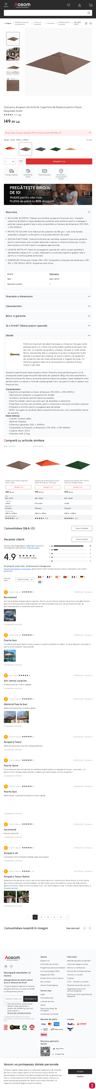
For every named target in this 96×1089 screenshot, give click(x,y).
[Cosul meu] (90, 5)
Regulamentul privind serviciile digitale (76, 990)
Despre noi (45, 961)
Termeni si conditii (75, 975)
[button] (48, 212)
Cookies (70, 978)
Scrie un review (82, 539)
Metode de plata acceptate (78, 961)
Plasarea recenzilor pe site (78, 985)
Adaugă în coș (59, 161)
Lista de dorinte (47, 1001)
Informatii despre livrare (77, 964)
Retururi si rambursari (76, 968)
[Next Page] (67, 917)
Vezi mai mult (73, 928)
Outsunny (54, 274)
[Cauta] (89, 13)
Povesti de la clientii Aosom (52, 978)
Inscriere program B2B (50, 971)
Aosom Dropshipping (49, 985)
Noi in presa (45, 982)
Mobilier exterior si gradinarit (22, 23)
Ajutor (43, 1005)
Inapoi (8, 23)
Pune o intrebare (82, 528)
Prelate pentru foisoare (64, 23)
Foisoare (50, 23)
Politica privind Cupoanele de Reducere (79, 995)
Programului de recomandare (52, 968)
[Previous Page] (28, 917)
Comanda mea (46, 998)
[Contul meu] (79, 5)
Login (42, 994)
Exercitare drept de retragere (48, 1009)
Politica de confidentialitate (19, 1013)
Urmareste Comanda (49, 1014)
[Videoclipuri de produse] (13, 54)
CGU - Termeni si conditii (78, 982)
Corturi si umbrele (38, 23)
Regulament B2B (47, 975)
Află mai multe (33, 548)
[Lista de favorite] (68, 5)
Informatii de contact (49, 964)
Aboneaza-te (30, 999)
